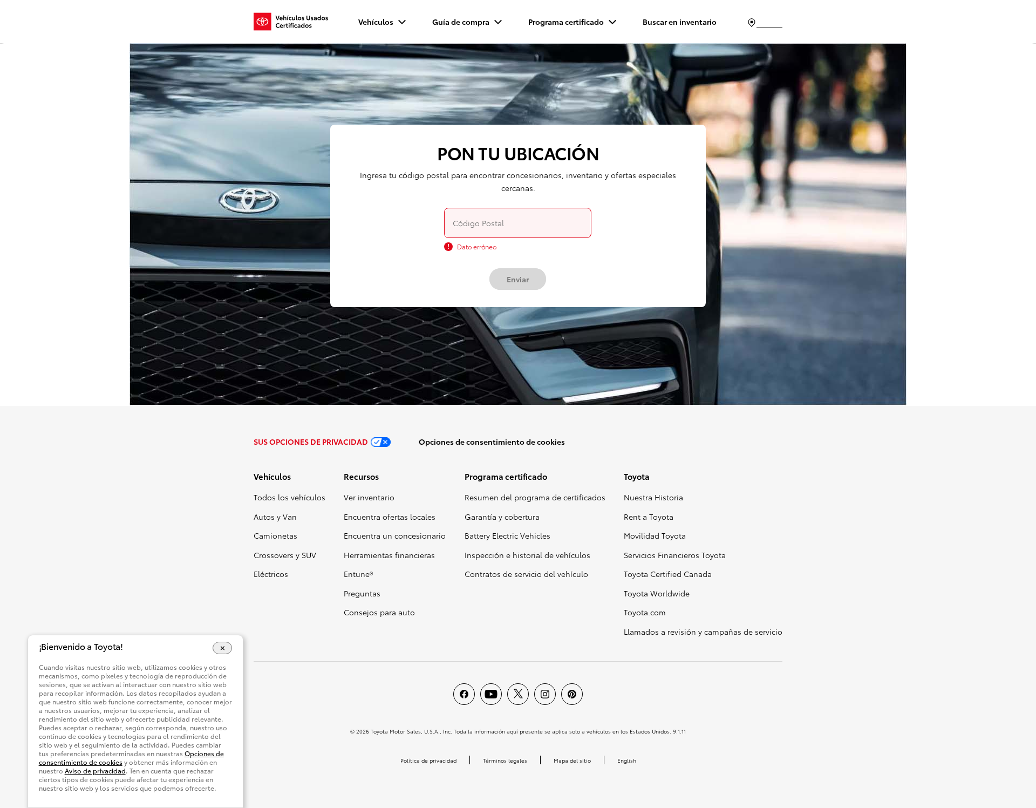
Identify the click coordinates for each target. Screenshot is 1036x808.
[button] (289, 480)
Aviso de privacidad (95, 770)
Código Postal (478, 223)
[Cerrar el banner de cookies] (223, 648)
